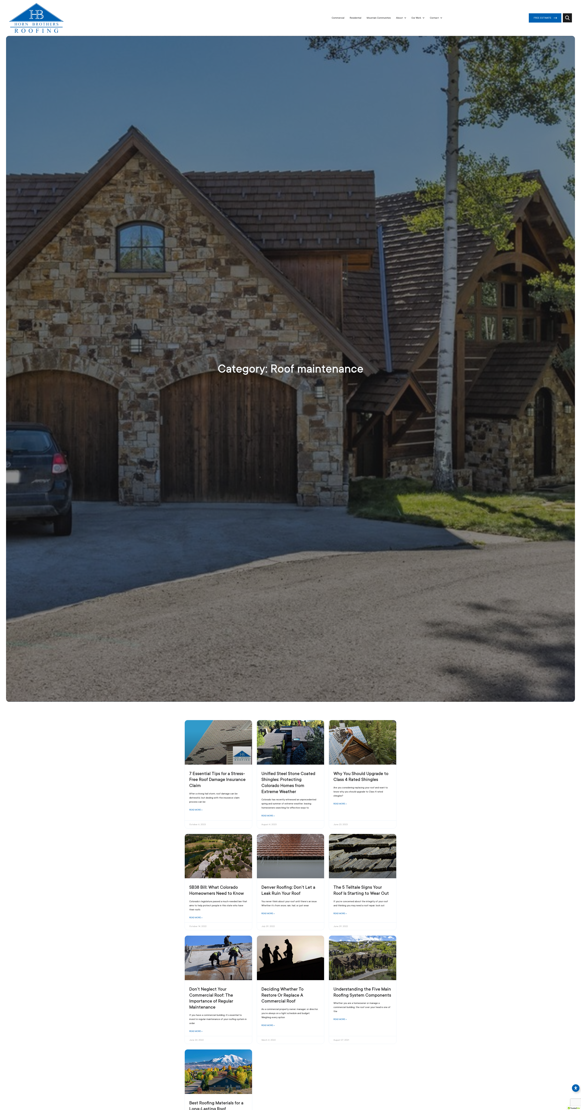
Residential (355, 17)
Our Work (416, 17)
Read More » (195, 810)
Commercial (338, 17)
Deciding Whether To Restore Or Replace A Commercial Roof (282, 995)
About (399, 17)
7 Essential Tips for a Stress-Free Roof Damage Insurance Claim (217, 779)
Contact (434, 17)
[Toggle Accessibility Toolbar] (575, 1088)
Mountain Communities (379, 17)
